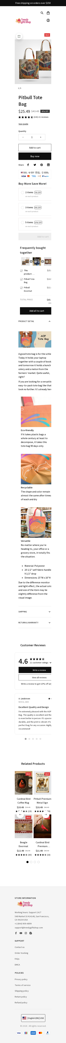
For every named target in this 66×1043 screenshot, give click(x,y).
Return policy (21, 996)
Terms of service (23, 985)
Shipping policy (22, 990)
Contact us (20, 947)
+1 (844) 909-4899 (23, 923)
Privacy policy (21, 979)
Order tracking (21, 953)
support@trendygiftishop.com (29, 927)
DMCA (17, 964)
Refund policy (21, 1002)
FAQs (17, 958)
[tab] (26, 739)
